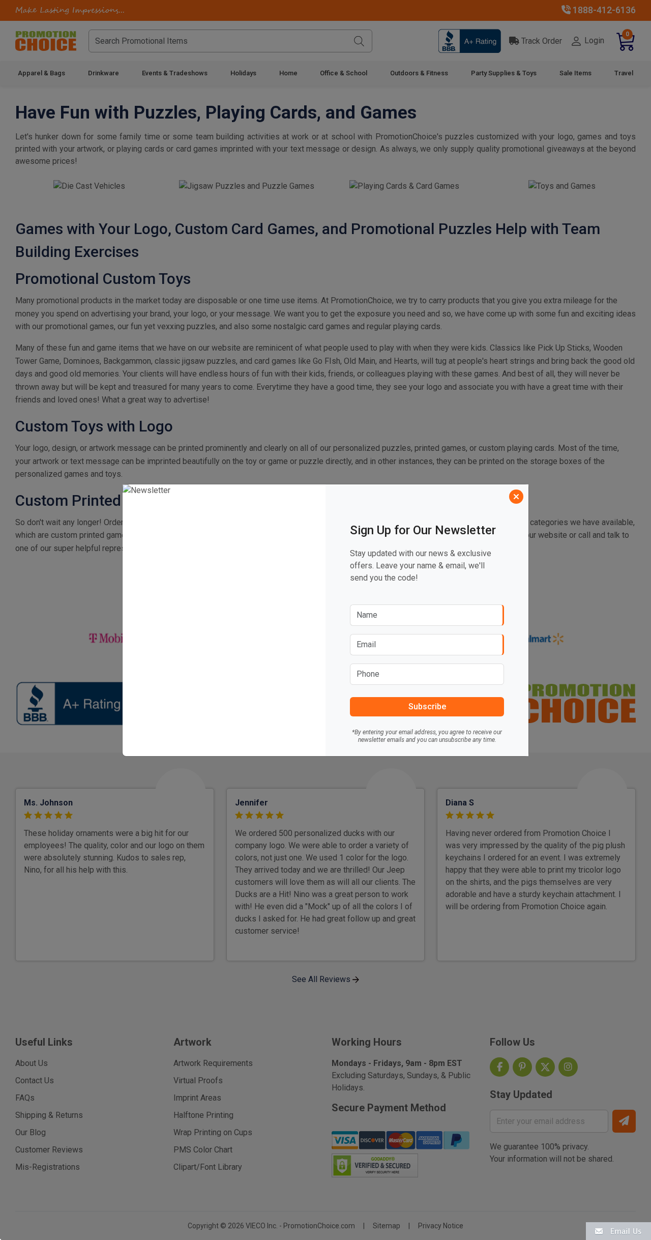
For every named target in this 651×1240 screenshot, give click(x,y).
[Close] (516, 496)
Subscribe (427, 706)
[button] (618, 1230)
